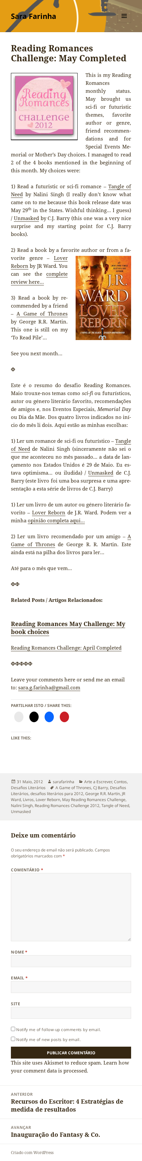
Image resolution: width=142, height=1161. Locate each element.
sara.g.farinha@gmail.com (49, 687)
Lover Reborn (48, 512)
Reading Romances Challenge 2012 (67, 805)
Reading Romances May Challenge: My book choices (68, 628)
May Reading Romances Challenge (93, 799)
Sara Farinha (33, 16)
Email (19, 978)
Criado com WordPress (32, 1152)
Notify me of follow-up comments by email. (58, 1029)
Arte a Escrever (98, 781)
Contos (120, 781)
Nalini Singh (22, 805)
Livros (28, 799)
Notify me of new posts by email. (48, 1039)
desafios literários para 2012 (56, 793)
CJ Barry (100, 787)
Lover (61, 258)
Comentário (27, 870)
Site (15, 1004)
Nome (19, 952)
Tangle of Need (115, 805)
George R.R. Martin (102, 793)
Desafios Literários (28, 787)
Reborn (19, 265)
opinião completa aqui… (56, 520)
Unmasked (26, 218)
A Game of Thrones (42, 313)
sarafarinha (63, 781)
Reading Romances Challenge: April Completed (66, 647)
